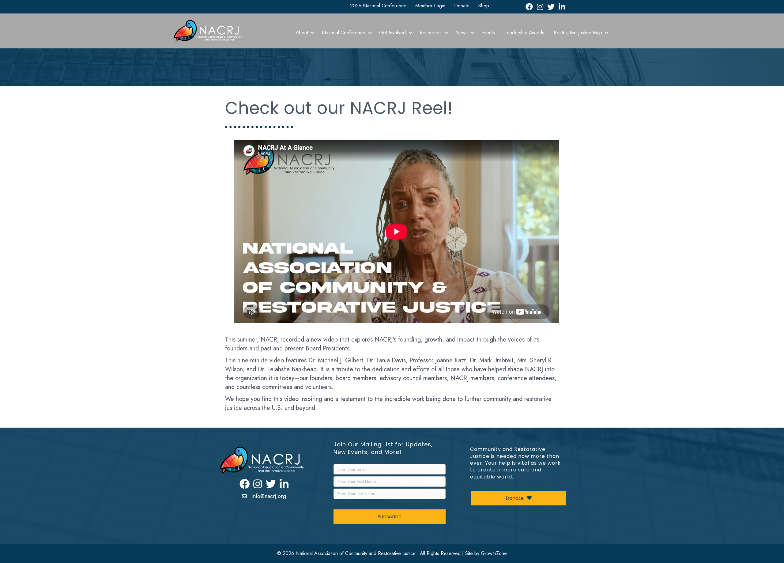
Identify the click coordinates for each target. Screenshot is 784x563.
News (461, 32)
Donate (461, 5)
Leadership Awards (524, 32)
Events (488, 32)
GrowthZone (494, 553)
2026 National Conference (378, 5)
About (302, 32)
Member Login (430, 5)
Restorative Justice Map (578, 32)
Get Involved (392, 32)
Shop (483, 5)
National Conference (343, 32)
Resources (431, 32)
